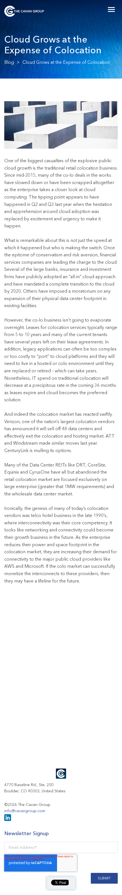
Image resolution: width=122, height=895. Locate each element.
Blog (9, 62)
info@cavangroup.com (24, 810)
